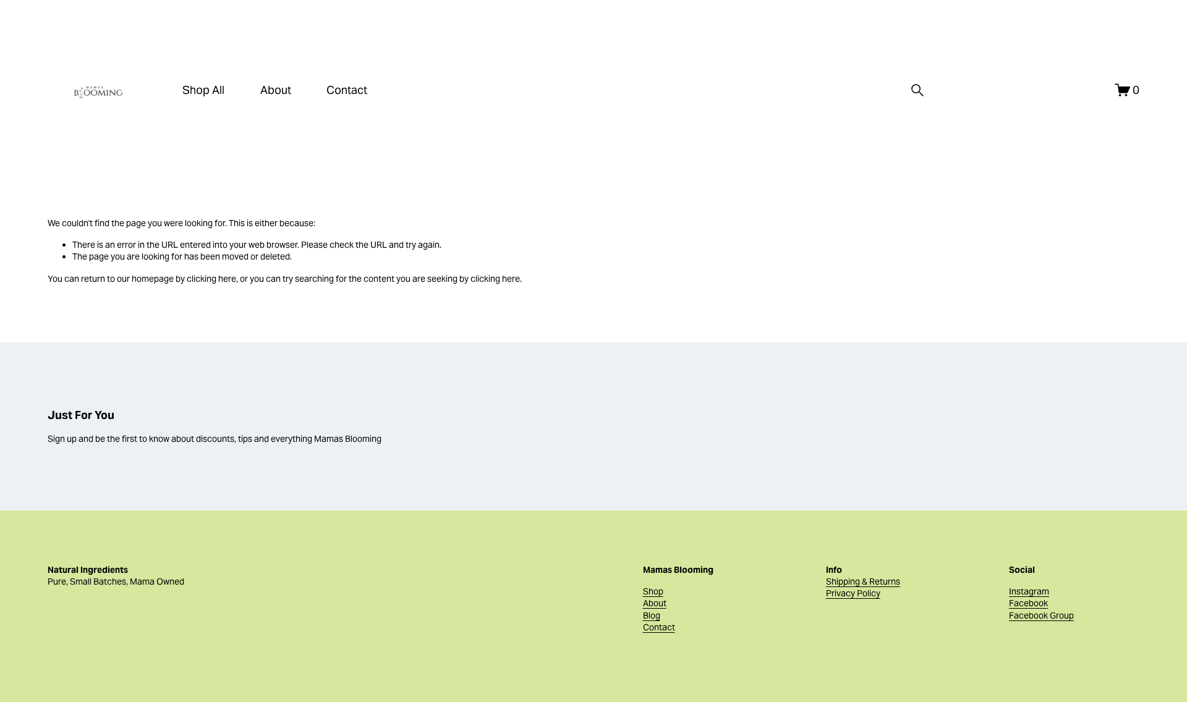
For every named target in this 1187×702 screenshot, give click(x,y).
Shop (653, 591)
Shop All (203, 90)
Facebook (1028, 603)
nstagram (1030, 591)
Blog (651, 615)
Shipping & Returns (863, 581)
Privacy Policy (853, 593)
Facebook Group (1041, 615)
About (275, 90)
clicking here (211, 278)
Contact (346, 90)
